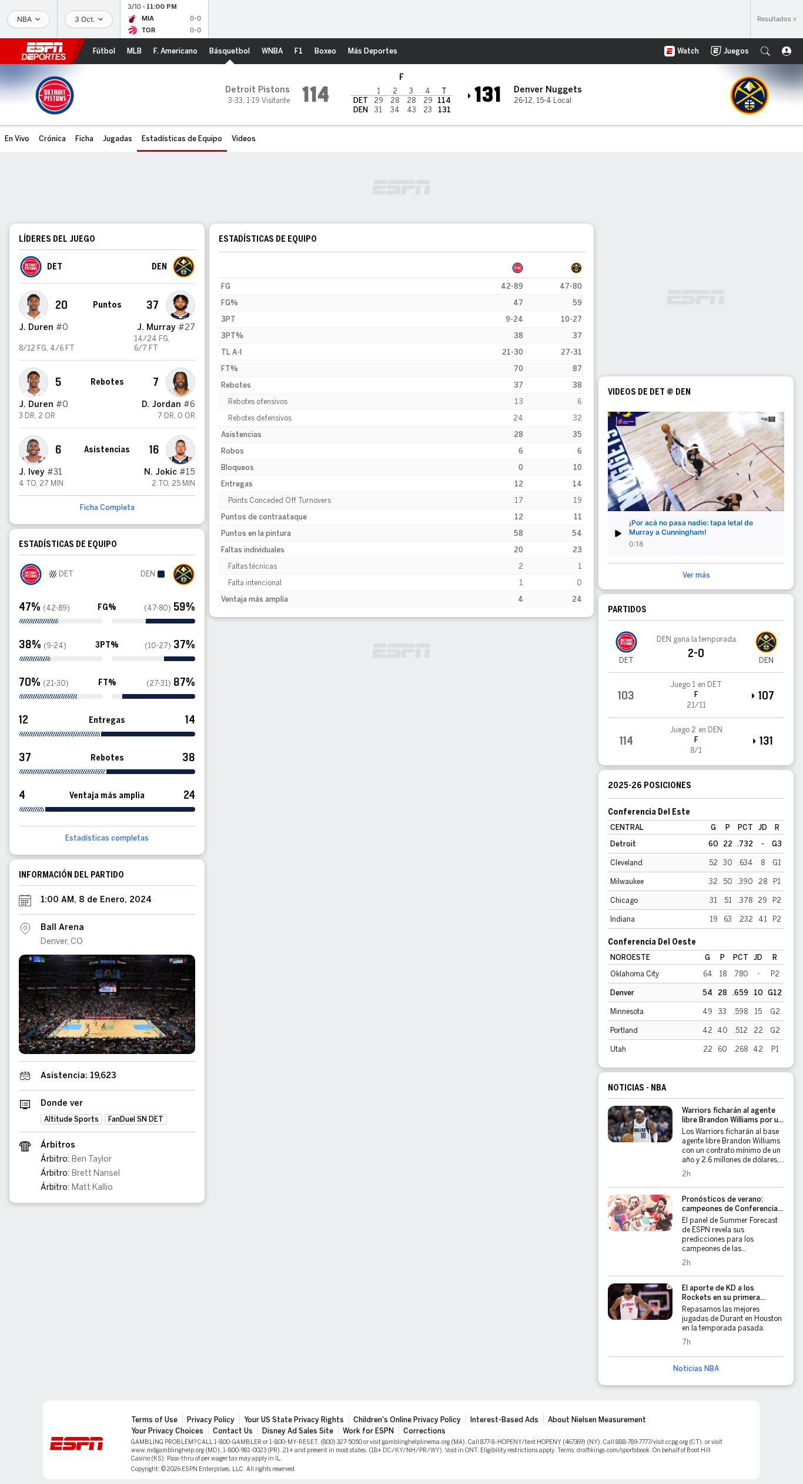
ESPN (43, 51)
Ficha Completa (107, 507)
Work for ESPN (368, 1431)
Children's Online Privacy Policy (407, 1420)
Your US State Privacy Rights (294, 1420)
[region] (401, 433)
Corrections (424, 1431)
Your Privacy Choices (167, 1431)
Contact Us (233, 1431)
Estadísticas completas (107, 838)
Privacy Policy (211, 1420)
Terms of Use (154, 1420)
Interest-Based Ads (504, 1420)
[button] (765, 51)
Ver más (696, 575)
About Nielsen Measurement (597, 1420)
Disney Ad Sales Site (297, 1431)
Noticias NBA (696, 1369)
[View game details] (696, 695)
